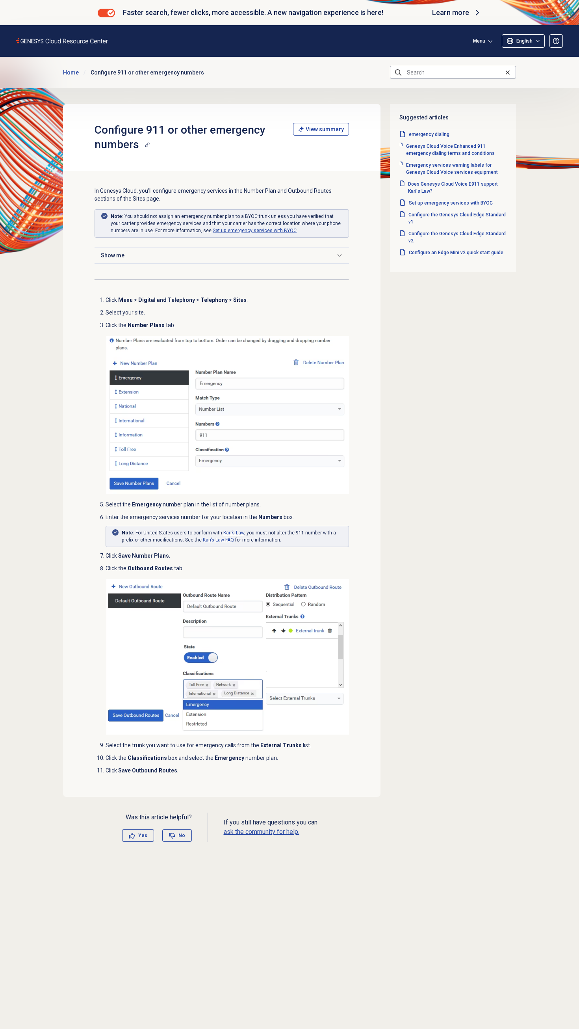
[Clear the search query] (508, 72)
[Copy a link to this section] (147, 144)
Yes (142, 835)
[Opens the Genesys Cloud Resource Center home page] (62, 41)
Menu (479, 41)
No (181, 835)
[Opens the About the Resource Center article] (556, 41)
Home (71, 72)
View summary (325, 129)
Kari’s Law (233, 533)
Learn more (450, 12)
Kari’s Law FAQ (218, 540)
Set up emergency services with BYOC (255, 230)
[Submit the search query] (398, 72)
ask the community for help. (261, 831)
